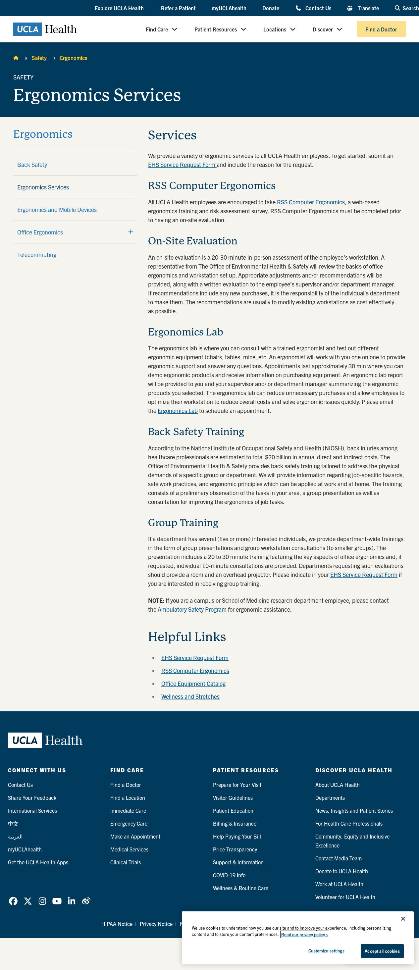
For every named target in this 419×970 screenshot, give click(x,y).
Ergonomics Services (43, 187)
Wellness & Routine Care (240, 888)
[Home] (16, 58)
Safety (39, 57)
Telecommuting (36, 254)
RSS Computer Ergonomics (311, 202)
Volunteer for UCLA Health (345, 896)
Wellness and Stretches (190, 696)
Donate (270, 8)
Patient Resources (215, 29)
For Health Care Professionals (349, 823)
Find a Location (127, 797)
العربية (15, 836)
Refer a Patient (178, 8)
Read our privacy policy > (304, 934)
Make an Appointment (135, 836)
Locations (274, 29)
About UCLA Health (337, 784)
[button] (120, 8)
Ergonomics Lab (178, 410)
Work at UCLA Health (339, 884)
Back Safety (32, 164)
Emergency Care (128, 823)
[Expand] (130, 232)
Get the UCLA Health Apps (38, 862)
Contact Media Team (338, 858)
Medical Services (129, 849)
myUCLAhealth (229, 8)
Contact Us (318, 8)
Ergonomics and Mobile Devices (57, 209)
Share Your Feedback (32, 797)
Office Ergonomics (40, 232)
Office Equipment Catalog (193, 683)
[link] (13, 901)
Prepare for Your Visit (237, 784)
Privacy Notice (156, 923)
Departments (330, 797)
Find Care (157, 29)
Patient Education (233, 810)
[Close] (403, 918)
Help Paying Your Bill (237, 836)
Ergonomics (73, 57)
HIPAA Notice (116, 923)
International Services (32, 810)
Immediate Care (128, 810)
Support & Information (238, 862)
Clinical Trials (125, 862)
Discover (323, 29)
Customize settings (326, 950)
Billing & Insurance (234, 823)
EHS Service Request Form (182, 164)
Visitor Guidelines (233, 797)
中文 (13, 823)
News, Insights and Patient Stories (354, 810)
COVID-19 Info (229, 875)
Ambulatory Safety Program (192, 609)
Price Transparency (235, 849)
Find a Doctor (381, 29)
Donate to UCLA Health (341, 871)
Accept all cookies (382, 951)
